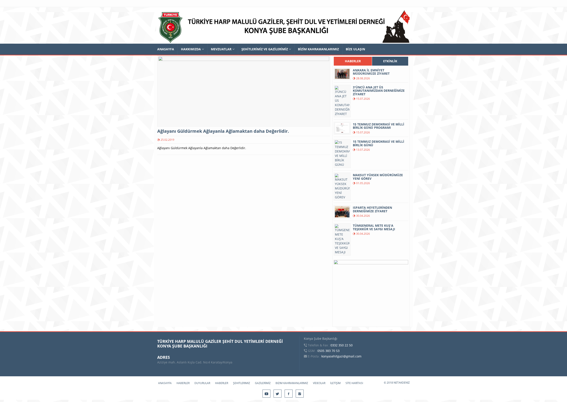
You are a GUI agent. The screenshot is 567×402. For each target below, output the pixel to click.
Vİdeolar (319, 383)
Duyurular (202, 383)
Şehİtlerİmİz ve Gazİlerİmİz (264, 49)
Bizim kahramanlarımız (292, 383)
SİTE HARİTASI (354, 383)
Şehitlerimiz (241, 383)
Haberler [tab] (353, 61)
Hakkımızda (191, 49)
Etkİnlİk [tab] (390, 61)
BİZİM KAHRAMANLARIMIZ (318, 49)
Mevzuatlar (221, 49)
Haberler (183, 383)
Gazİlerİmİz (263, 383)
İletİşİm (335, 383)
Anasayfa (165, 49)
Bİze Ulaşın (355, 49)
